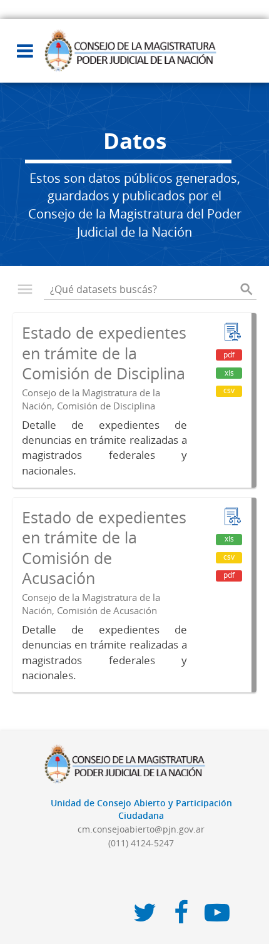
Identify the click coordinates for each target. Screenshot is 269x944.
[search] (246, 289)
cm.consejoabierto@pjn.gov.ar (141, 829)
